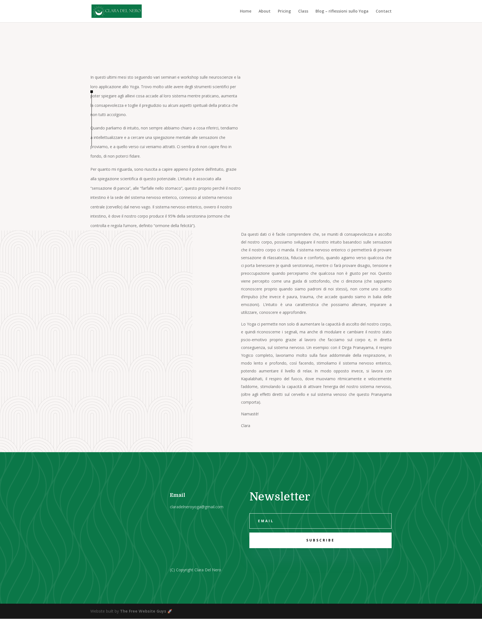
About (265, 11)
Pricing (284, 11)
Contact (384, 11)
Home (245, 11)
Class (303, 11)
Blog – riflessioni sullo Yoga (341, 11)
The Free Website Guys (143, 611)
